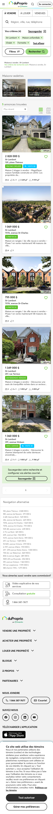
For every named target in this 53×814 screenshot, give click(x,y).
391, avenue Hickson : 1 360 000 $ (16, 562)
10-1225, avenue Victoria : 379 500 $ (17, 544)
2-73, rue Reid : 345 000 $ (13, 532)
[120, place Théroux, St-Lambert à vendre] (26, 134)
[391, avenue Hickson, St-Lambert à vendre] (26, 413)
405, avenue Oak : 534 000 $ (14, 535)
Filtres (12, 51)
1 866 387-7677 (17, 700)
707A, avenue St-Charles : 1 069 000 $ (18, 523)
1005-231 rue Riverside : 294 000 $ (16, 559)
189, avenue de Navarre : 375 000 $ (17, 514)
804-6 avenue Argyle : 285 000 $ (16, 556)
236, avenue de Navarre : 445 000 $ (17, 520)
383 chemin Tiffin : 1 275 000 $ (15, 568)
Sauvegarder (25, 478)
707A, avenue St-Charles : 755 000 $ (17, 526)
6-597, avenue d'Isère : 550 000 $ (16, 547)
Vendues (40, 13)
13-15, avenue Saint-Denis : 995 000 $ (18, 538)
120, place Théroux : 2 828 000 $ (15, 511)
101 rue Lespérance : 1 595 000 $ (16, 565)
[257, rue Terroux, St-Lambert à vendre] (26, 345)
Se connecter (45, 4)
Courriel (42, 700)
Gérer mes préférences (26, 806)
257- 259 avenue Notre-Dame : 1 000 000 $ (20, 550)
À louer (25, 13)
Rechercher (35, 51)
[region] (26, 777)
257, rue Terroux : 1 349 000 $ (14, 541)
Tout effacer (38, 43)
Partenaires (10, 680)
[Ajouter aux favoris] (46, 156)
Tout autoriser (26, 797)
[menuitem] (26, 630)
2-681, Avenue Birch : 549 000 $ (15, 517)
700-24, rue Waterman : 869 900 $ (16, 553)
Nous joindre (11, 692)
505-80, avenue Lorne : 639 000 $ (16, 529)
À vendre (10, 13)
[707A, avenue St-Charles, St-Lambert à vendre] (26, 204)
